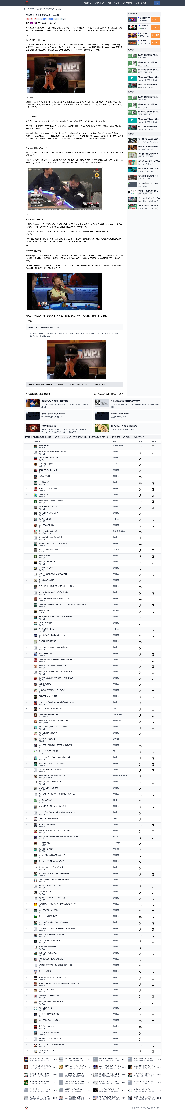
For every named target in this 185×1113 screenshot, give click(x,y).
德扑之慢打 (142, 179)
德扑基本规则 (100, 3)
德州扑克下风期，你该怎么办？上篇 (51, 782)
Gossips (31, 9)
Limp (140, 142)
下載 (156, 3)
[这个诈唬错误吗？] (132, 184)
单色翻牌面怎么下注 (45, 482)
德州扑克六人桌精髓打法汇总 (48, 916)
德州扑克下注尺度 (45, 519)
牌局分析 (147, 186)
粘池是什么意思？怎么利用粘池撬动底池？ (53, 708)
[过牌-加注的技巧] (132, 169)
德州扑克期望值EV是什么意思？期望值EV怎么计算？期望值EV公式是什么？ (64, 604)
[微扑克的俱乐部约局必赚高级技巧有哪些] (132, 71)
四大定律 (141, 201)
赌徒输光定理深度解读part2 (48, 488)
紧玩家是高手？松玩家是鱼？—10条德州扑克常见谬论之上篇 (59, 983)
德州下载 (42, 851)
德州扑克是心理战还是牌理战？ (49, 714)
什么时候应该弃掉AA (46, 568)
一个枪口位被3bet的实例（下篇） (50, 886)
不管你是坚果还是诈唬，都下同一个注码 (52, 452)
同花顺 (141, 208)
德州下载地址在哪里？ (46, 849)
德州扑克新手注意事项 (46, 653)
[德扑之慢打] (132, 177)
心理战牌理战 (43, 717)
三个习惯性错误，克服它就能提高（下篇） (53, 1044)
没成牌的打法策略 (45, 476)
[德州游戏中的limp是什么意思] (132, 140)
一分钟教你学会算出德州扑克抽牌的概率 (52, 690)
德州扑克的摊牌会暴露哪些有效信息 (51, 1002)
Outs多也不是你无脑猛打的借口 (49, 1014)
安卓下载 (147, 80)
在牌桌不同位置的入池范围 (48, 696)
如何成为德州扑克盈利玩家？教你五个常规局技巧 (55, 727)
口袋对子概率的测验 (45, 623)
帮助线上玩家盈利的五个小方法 (49, 941)
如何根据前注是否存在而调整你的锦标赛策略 (54, 873)
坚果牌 (41, 820)
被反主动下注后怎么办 (46, 989)
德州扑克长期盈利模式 (46, 778)
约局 (150, 73)
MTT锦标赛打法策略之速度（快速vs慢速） (53, 806)
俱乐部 (145, 73)
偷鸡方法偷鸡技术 (45, 533)
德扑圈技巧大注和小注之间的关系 (50, 1038)
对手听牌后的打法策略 (46, 580)
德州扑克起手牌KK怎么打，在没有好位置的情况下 (55, 745)
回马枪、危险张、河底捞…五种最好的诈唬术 (54, 592)
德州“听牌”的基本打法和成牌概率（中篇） (53, 635)
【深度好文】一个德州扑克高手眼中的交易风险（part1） (58, 928)
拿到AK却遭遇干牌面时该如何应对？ (51, 537)
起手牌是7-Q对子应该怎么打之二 (50, 1032)
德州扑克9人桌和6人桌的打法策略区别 (52, 763)
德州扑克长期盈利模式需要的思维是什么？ (53, 775)
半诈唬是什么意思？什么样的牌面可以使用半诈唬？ (56, 617)
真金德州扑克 (145, 1108)
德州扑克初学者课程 (45, 1008)
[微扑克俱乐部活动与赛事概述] (132, 85)
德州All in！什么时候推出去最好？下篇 (52, 898)
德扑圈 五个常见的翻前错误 (48, 947)
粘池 (40, 710)
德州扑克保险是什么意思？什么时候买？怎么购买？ (56, 720)
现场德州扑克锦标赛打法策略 (48, 788)
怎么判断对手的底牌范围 (47, 739)
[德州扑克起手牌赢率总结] (132, 147)
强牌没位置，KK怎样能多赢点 (49, 996)
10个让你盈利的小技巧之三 (48, 1051)
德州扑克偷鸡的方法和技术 (48, 531)
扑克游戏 (154, 80)
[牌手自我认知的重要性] (132, 162)
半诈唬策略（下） (45, 843)
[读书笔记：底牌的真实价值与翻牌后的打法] (132, 192)
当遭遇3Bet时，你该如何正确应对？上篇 (52, 977)
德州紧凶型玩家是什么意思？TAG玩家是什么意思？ (56, 543)
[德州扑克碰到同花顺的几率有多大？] (132, 206)
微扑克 (144, 58)
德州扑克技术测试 (45, 971)
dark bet (42, 466)
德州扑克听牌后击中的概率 (48, 733)
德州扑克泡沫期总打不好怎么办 (49, 1020)
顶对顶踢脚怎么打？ (45, 892)
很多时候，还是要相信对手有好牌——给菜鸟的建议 (56, 678)
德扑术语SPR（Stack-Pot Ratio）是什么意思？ (54, 647)
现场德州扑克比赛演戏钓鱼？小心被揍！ (49, 9)
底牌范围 (42, 741)
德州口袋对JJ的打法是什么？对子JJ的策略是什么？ (55, 879)
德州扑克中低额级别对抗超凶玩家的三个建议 (54, 598)
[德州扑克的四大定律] (132, 199)
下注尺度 (42, 521)
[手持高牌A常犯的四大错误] (132, 155)
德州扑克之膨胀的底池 (46, 555)
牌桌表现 (42, 613)
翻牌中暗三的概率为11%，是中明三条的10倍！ (55, 830)
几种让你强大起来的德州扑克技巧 (50, 458)
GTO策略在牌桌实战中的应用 (48, 470)
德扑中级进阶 (127, 3)
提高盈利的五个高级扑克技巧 (48, 953)
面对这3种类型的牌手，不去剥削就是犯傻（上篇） (56, 965)
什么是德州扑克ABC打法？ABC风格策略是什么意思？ (57, 702)
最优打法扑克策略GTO (46, 1026)
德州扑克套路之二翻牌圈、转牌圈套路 (51, 500)
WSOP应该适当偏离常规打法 (39, 394)
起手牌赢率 (142, 149)
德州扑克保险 (43, 723)
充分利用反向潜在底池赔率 (48, 507)
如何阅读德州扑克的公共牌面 (48, 549)
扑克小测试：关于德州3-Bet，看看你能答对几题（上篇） (58, 794)
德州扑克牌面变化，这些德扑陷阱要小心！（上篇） (56, 757)
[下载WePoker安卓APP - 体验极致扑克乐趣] (132, 78)
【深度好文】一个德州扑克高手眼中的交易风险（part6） (58, 904)
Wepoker (140, 80)
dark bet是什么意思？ (46, 464)
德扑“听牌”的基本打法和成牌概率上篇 (51, 769)
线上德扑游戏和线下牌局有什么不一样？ (52, 855)
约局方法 (146, 65)
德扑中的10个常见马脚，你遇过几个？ (52, 861)
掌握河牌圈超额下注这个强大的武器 (51, 959)
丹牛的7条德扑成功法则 (47, 824)
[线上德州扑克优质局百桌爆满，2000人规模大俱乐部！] (132, 56)
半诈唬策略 (42, 845)
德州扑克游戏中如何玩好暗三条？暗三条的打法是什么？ (57, 659)
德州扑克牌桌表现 (45, 610)
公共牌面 (42, 551)
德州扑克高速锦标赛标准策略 (48, 910)
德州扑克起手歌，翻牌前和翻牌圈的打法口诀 (54, 665)
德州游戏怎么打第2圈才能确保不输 (107, 394)
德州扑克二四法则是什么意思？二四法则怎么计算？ (56, 672)
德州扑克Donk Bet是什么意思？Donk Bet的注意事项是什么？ (59, 837)
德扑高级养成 (141, 3)
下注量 (41, 753)
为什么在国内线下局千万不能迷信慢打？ (52, 867)
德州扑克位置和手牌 (45, 494)
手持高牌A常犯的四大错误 (47, 641)
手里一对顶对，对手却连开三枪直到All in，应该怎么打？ (58, 586)
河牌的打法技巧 (44, 445)
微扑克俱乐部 (142, 87)
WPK (139, 58)
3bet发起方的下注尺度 (46, 629)
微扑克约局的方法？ (45, 800)
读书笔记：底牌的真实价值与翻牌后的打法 (53, 574)
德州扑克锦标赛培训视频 (47, 562)
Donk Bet (42, 839)
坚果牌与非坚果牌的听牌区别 (48, 818)
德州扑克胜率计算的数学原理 (48, 513)
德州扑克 (87, 3)
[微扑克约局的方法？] (132, 63)
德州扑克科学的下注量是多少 (48, 751)
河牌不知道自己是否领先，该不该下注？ (52, 934)
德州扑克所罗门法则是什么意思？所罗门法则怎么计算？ (57, 812)
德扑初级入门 (113, 3)
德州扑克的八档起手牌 (46, 525)
